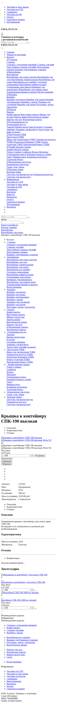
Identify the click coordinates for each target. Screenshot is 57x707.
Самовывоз (12, 12)
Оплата (10, 17)
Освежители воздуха (43, 174)
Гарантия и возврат (16, 19)
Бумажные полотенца (37, 157)
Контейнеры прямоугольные (32, 84)
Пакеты (10, 112)
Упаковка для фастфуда (26, 129)
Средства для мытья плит (19, 177)
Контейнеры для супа (17, 262)
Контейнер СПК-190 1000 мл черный (18, 600)
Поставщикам (13, 22)
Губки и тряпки (14, 152)
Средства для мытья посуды (20, 174)
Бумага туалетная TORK (18, 359)
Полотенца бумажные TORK (27, 142)
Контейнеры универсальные (24, 79)
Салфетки (27, 152)
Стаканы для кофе (45, 64)
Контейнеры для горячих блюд (33, 89)
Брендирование (14, 681)
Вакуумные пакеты (30, 114)
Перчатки (43, 152)
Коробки (11, 97)
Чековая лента (19, 157)
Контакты (11, 192)
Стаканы (11, 62)
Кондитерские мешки (38, 117)
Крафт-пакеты (13, 114)
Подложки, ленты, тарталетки (21, 307)
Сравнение (6, 461)
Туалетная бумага (15, 159)
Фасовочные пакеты (32, 119)
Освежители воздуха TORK (20, 354)
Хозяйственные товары (18, 149)
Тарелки (11, 127)
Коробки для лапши (35, 99)
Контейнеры (12, 74)
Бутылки (38, 127)
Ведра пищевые (45, 92)
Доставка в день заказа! (18, 7)
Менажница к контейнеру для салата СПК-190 (23, 582)
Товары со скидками (16, 54)
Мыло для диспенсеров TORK (21, 139)
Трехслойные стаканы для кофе (21, 67)
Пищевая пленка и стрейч (39, 154)
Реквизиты (12, 197)
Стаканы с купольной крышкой (22, 64)
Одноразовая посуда (16, 124)
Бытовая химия (14, 172)
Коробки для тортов (26, 104)
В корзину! (40, 456)
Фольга (35, 152)
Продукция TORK (15, 137)
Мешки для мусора (15, 317)
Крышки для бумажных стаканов (30, 69)
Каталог (10, 57)
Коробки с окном (29, 102)
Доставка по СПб (15, 9)
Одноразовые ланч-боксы (19, 87)
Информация (13, 179)
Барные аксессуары (24, 127)
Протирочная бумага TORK (36, 144)
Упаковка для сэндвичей (18, 302)
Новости (11, 194)
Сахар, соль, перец (15, 167)
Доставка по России (16, 676)
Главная (10, 52)
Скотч (9, 157)
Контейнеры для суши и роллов (22, 77)
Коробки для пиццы (16, 99)
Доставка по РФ (14, 14)
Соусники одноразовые (18, 272)
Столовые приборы (16, 342)
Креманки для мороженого (19, 279)
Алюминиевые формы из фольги (22, 92)
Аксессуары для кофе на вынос (21, 347)
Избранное (6, 464)
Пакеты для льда (14, 119)
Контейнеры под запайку (25, 82)
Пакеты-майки (21, 117)
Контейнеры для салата (18, 267)
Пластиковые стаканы (17, 252)
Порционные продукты (18, 164)
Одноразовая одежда (16, 154)
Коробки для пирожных (18, 297)
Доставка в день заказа (17, 184)
